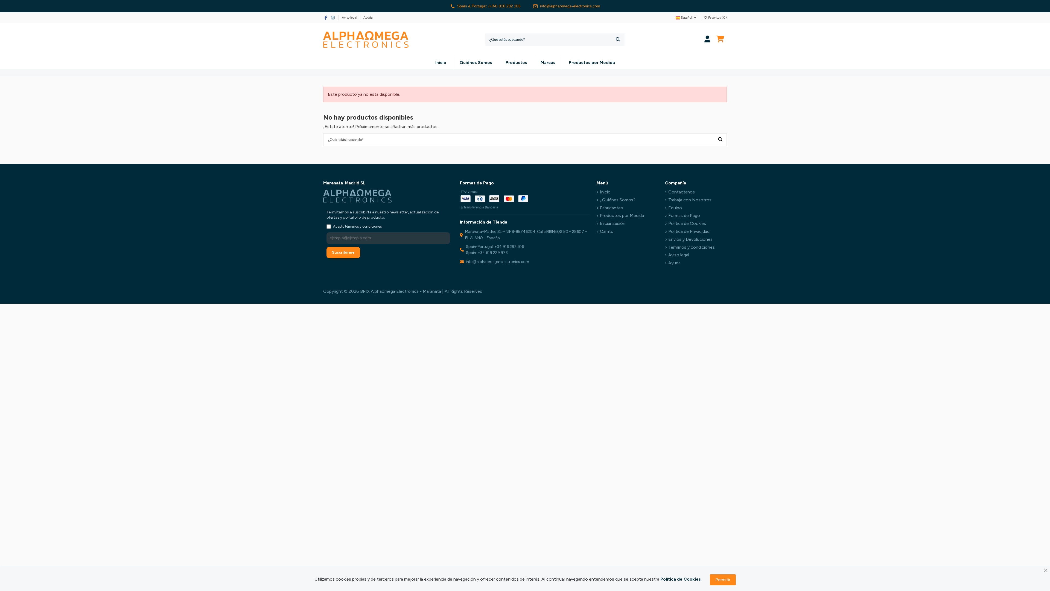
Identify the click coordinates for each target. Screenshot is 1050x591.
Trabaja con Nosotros (689, 199)
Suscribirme (343, 252)
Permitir (722, 579)
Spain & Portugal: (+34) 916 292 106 (489, 6)
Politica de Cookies (687, 223)
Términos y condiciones (691, 247)
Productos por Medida (622, 215)
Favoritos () (717, 17)
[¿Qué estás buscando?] (618, 39)
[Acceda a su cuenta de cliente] (707, 39)
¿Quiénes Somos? (617, 199)
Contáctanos (681, 192)
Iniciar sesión (612, 223)
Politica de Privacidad (689, 231)
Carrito (607, 231)
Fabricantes (611, 207)
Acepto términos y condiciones (357, 226)
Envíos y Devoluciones (690, 239)
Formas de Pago (684, 215)
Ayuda (368, 17)
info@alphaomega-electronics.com (570, 6)
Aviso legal (350, 17)
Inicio (605, 192)
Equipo (675, 207)
